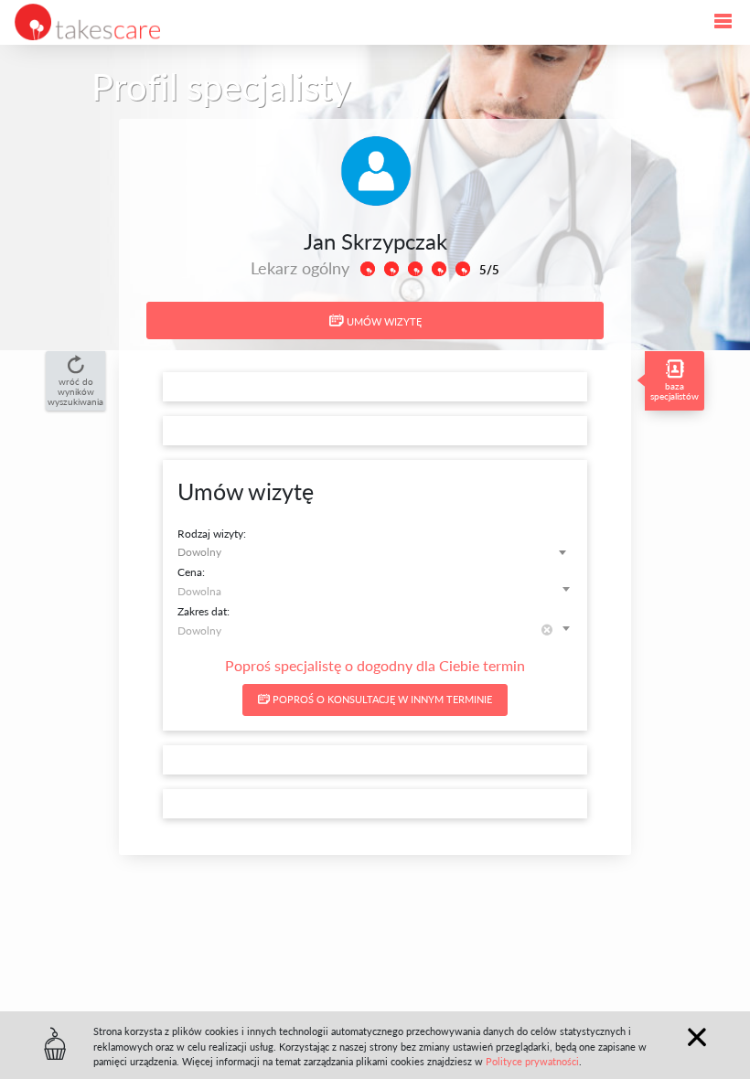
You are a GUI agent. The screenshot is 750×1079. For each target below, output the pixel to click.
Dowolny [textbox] (199, 551)
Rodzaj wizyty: (211, 533)
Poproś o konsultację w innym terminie (381, 699)
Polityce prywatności (532, 1061)
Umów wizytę (383, 321)
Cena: (191, 571)
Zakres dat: (203, 611)
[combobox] (375, 551)
